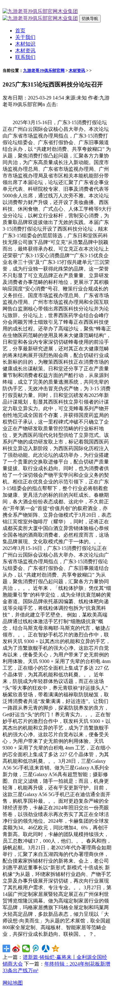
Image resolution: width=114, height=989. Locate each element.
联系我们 (25, 57)
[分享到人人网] (46, 948)
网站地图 (13, 983)
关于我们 (25, 37)
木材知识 (25, 44)
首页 (20, 30)
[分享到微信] (26, 948)
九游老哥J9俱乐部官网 (44, 70)
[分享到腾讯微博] (36, 948)
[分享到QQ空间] (56, 948)
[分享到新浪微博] (16, 948)
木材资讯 (25, 50)
